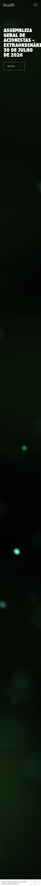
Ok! (35, 882)
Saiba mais (11, 66)
